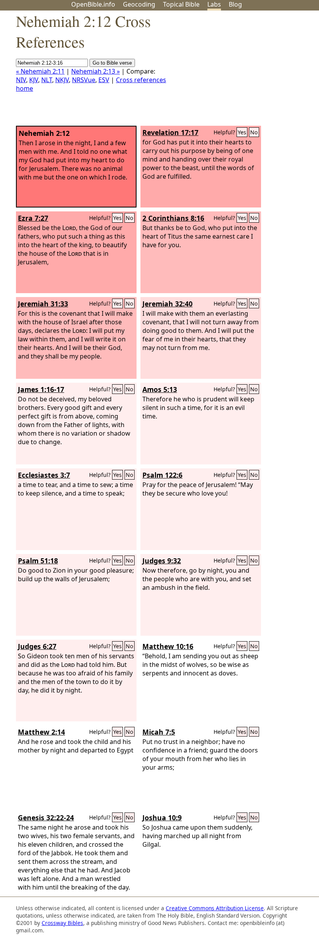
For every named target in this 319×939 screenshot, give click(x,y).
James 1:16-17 (41, 389)
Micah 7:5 (158, 732)
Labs (214, 4)
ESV (103, 80)
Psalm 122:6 (162, 475)
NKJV (62, 80)
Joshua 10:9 (162, 817)
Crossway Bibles (62, 923)
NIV (21, 80)
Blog (235, 4)
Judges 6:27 (37, 646)
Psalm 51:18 (38, 560)
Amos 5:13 (159, 389)
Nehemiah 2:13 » (95, 71)
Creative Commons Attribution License (215, 908)
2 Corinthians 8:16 (173, 218)
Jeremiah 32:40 (167, 303)
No (254, 132)
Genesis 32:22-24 (46, 817)
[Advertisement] (240, 71)
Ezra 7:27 (33, 218)
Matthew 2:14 (41, 732)
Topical (181, 4)
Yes (242, 132)
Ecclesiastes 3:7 (44, 475)
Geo (139, 4)
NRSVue (83, 80)
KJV (33, 80)
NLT (46, 80)
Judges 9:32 (161, 560)
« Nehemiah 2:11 (40, 71)
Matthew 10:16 (167, 646)
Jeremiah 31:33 (43, 303)
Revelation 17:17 (170, 132)
